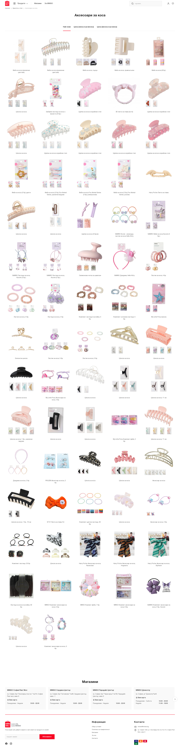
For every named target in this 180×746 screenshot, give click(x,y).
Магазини (37, 3)
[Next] (174, 699)
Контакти (95, 738)
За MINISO (49, 3)
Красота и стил (17, 8)
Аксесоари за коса (31, 8)
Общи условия (96, 726)
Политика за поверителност (101, 729)
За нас (94, 735)
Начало (7, 8)
